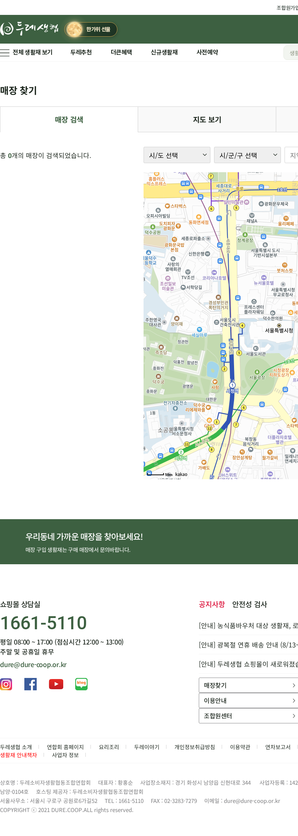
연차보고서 (278, 747)
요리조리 (109, 747)
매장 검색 (69, 119)
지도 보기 (207, 119)
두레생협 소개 (16, 747)
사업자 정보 (65, 755)
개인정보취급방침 (194, 747)
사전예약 (207, 52)
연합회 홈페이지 (65, 747)
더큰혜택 (121, 52)
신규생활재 (164, 52)
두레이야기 (147, 747)
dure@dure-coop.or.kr (33, 664)
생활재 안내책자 (18, 755)
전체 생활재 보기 (33, 52)
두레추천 (81, 52)
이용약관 (240, 747)
